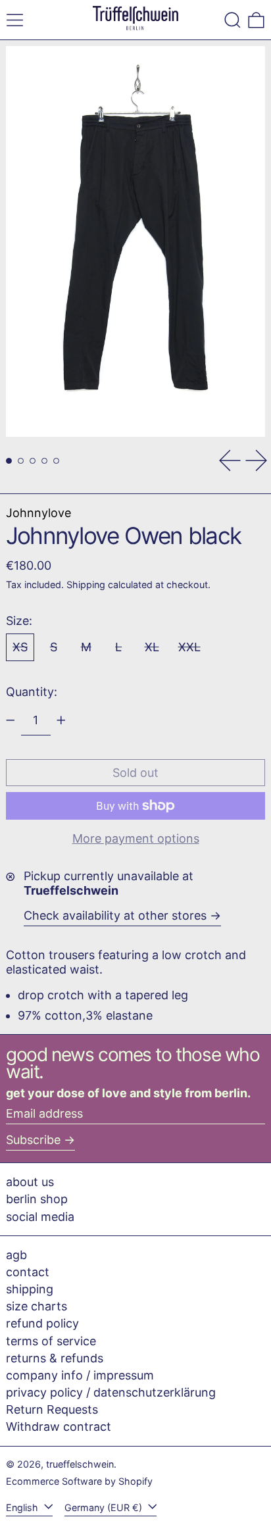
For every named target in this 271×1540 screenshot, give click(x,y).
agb (16, 1255)
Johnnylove (38, 513)
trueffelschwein (80, 1464)
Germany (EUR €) (104, 1507)
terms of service (51, 1341)
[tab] (9, 461)
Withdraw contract (58, 1426)
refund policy (42, 1323)
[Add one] (61, 720)
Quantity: (31, 692)
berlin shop (37, 1199)
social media (40, 1217)
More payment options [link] (135, 838)
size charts (36, 1306)
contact (27, 1272)
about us (30, 1182)
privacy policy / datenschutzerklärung (111, 1392)
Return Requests (52, 1409)
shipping (29, 1289)
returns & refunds (54, 1358)
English (23, 1507)
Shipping (85, 584)
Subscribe (33, 1140)
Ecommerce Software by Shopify (79, 1481)
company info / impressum (80, 1375)
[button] (232, 20)
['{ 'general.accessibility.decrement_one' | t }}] (10, 720)
